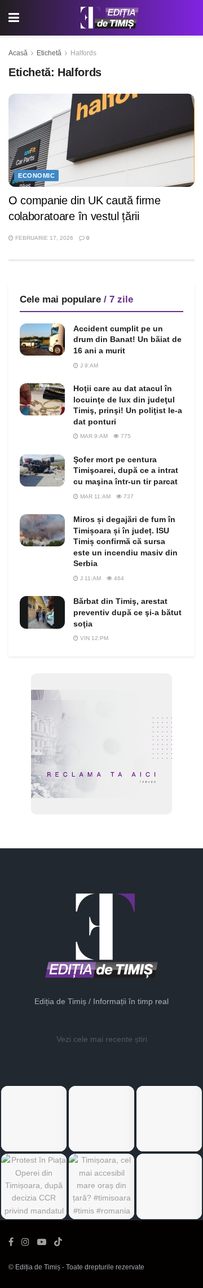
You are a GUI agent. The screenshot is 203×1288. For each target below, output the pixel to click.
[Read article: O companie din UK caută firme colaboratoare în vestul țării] (101, 140)
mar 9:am (93, 436)
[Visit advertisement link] (101, 743)
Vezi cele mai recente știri (101, 1039)
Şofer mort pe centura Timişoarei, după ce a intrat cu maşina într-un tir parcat (125, 470)
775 (125, 436)
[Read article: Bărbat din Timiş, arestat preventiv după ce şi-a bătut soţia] (42, 612)
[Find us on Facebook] (11, 1242)
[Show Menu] (13, 18)
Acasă (18, 53)
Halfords (83, 53)
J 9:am (88, 365)
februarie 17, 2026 (43, 238)
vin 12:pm (93, 638)
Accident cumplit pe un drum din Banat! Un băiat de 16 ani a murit (127, 339)
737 (128, 496)
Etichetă (49, 53)
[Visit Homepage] (110, 18)
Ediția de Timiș (37, 1267)
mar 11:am (94, 496)
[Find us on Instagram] (25, 1242)
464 (118, 578)
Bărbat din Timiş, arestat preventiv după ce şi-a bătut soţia (127, 612)
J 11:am (89, 578)
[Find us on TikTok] (58, 1242)
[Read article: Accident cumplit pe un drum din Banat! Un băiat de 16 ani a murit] (42, 339)
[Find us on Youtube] (41, 1242)
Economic (36, 175)
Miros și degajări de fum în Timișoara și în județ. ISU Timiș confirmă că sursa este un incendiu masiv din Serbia (125, 541)
